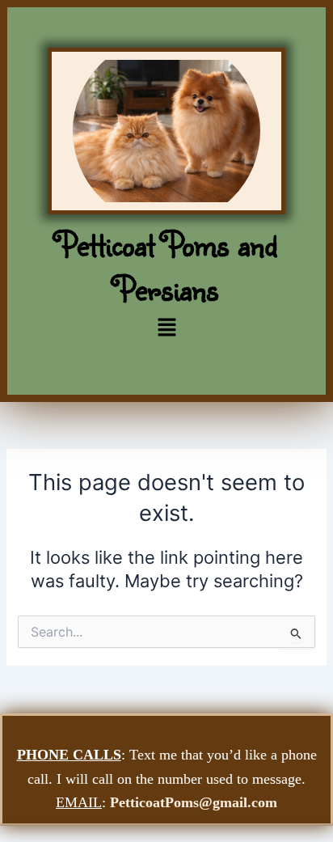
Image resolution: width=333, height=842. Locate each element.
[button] (166, 328)
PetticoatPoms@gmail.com (193, 802)
